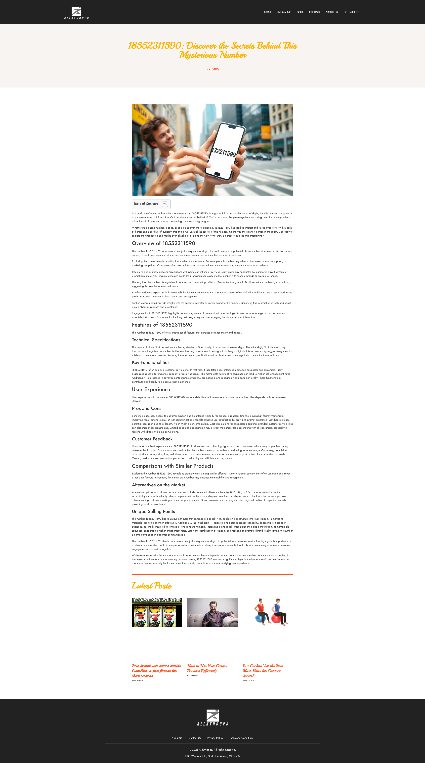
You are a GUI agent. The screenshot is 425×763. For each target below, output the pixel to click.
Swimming (284, 12)
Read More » (137, 680)
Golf (300, 12)
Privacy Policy (215, 738)
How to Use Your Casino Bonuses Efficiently (207, 668)
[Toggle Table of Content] (163, 204)
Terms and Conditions (241, 738)
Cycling (314, 12)
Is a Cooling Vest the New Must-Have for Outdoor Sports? (263, 670)
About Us (332, 12)
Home (268, 12)
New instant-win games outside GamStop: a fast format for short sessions (156, 670)
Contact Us (351, 12)
